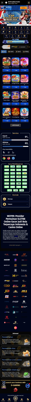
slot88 (16, 236)
